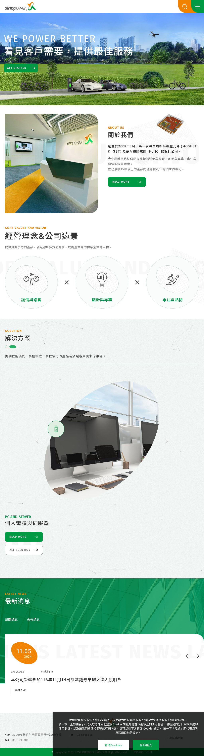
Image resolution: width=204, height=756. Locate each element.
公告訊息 (33, 620)
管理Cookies (113, 745)
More (18, 696)
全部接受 (146, 745)
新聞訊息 (11, 620)
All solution (20, 550)
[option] (102, 59)
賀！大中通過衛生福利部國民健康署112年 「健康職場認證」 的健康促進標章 (84, 679)
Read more (120, 181)
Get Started (16, 68)
